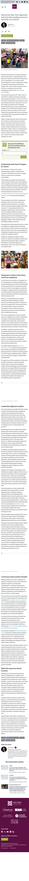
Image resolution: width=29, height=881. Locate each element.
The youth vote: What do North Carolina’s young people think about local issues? (18, 778)
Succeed (20, 504)
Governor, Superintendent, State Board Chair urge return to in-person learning (18, 769)
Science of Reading (10, 42)
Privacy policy (13, 848)
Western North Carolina (12, 40)
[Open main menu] (2, 7)
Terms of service (4, 848)
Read (16, 504)
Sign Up (23, 157)
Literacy (22, 40)
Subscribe (4, 839)
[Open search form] (5, 7)
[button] (5, 31)
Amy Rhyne (10, 24)
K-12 (3, 42)
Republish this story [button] (7, 35)
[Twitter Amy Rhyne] (16, 748)
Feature (3, 40)
